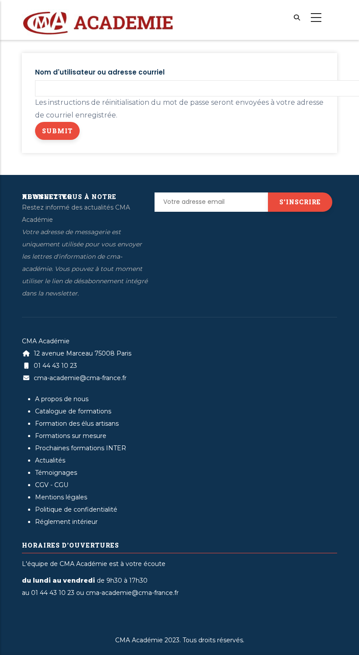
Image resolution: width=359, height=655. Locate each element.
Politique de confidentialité (76, 509)
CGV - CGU (51, 485)
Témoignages (56, 473)
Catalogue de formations (73, 411)
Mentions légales (61, 497)
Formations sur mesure (70, 436)
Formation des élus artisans (77, 423)
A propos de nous (61, 399)
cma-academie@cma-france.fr (79, 378)
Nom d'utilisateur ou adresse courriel (100, 72)
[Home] (97, 13)
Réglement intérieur (66, 522)
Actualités (50, 460)
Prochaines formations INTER (80, 448)
